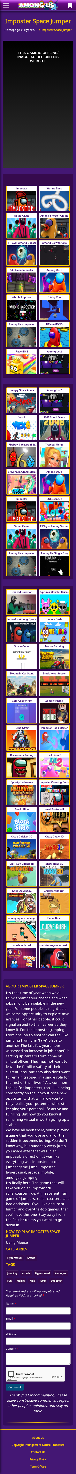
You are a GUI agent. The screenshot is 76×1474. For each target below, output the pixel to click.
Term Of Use (38, 1466)
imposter (56, 1280)
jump (43, 1280)
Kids (32, 1280)
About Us (38, 1437)
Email (10, 1318)
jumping (12, 1273)
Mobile (21, 1280)
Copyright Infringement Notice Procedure (38, 1445)
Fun (9, 1280)
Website (11, 1333)
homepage (12, 30)
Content (12, 1348)
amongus (60, 1273)
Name (11, 1303)
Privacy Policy (38, 1459)
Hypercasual (31, 30)
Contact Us (38, 1452)
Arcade (31, 1258)
